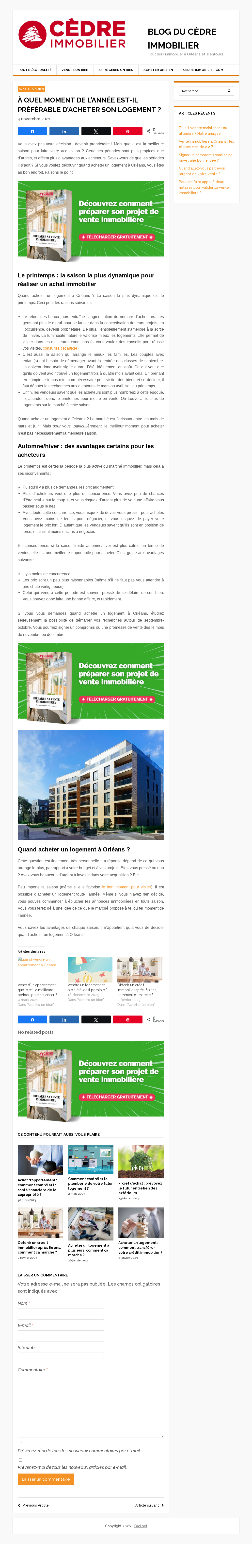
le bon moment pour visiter (126, 887)
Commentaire (32, 1369)
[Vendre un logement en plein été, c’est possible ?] (90, 969)
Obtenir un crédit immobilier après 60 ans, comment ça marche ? (137, 990)
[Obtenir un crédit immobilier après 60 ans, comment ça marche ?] (139, 969)
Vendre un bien (75, 70)
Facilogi (140, 1526)
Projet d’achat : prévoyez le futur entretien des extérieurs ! (140, 1188)
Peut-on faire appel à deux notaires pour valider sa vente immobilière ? (204, 187)
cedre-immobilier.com (203, 70)
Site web (26, 1347)
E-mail (25, 1325)
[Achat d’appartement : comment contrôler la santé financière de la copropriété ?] (40, 1174)
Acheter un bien (158, 70)
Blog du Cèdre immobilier (182, 39)
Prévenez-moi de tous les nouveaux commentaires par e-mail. (79, 1450)
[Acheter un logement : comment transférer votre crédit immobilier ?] (141, 1237)
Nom (24, 1303)
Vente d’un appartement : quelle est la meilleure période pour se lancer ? (37, 990)
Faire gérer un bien (116, 70)
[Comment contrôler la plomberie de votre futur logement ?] (91, 1172)
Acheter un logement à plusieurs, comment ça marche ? (88, 1250)
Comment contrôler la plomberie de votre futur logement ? (90, 1183)
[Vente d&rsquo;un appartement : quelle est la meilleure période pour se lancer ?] (40, 969)
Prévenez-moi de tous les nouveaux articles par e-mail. (72, 1467)
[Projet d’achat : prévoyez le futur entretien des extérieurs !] (141, 1177)
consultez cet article (60, 348)
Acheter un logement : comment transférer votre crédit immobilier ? (140, 1247)
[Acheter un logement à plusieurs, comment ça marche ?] (91, 1239)
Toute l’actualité (34, 70)
